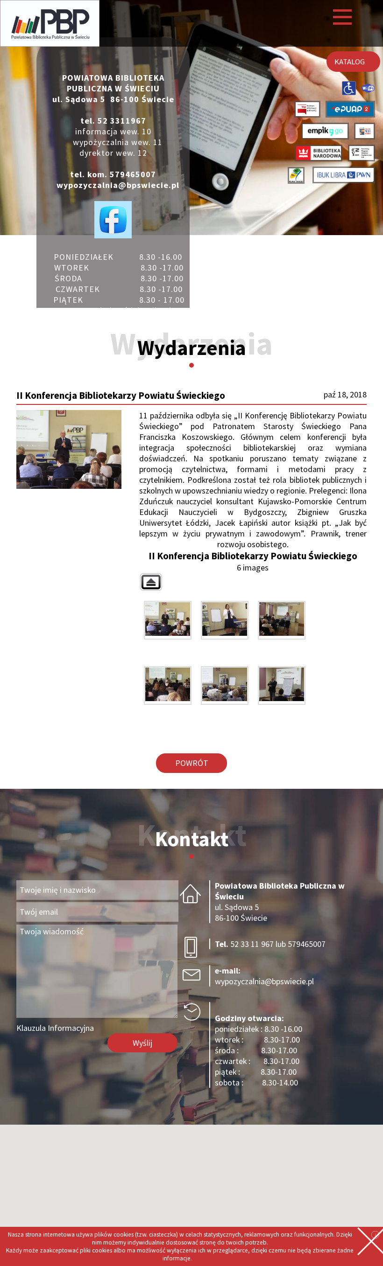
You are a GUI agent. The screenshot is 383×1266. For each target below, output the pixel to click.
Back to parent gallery (151, 582)
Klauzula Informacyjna (55, 1028)
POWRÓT (191, 763)
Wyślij (142, 1042)
